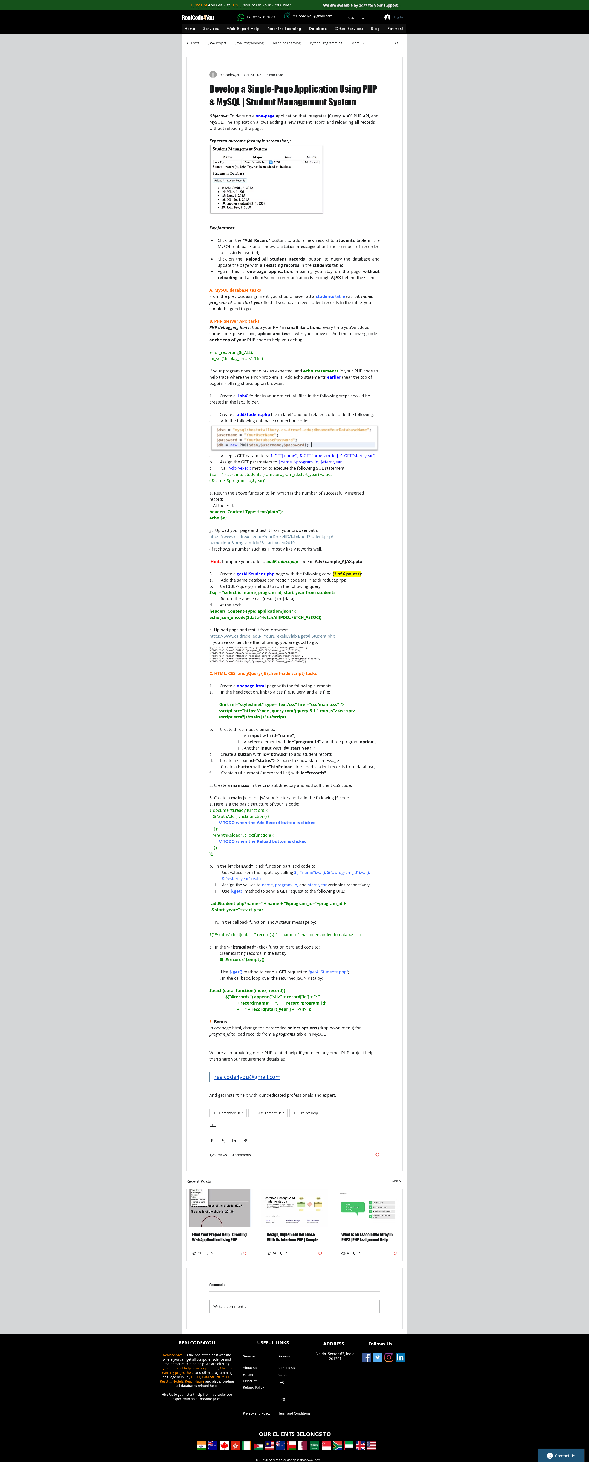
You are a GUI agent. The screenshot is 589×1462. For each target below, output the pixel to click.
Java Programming (250, 43)
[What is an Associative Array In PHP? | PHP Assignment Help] (369, 1208)
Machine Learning (287, 43)
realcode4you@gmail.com (312, 16)
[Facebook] (366, 1357)
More (356, 43)
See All (397, 1180)
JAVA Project (217, 43)
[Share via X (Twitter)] (223, 1140)
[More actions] (377, 74)
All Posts (192, 43)
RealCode (192, 17)
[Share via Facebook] (211, 1140)
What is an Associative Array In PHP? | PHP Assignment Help (367, 1237)
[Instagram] (388, 1357)
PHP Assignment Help (268, 1113)
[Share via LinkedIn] (234, 1140)
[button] (284, 28)
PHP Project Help (305, 1113)
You (210, 17)
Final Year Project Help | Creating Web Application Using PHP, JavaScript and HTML (219, 1237)
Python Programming (326, 43)
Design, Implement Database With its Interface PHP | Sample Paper (292, 1237)
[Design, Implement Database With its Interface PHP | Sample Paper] (294, 1208)
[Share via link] (245, 1140)
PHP (213, 1125)
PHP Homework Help (228, 1113)
